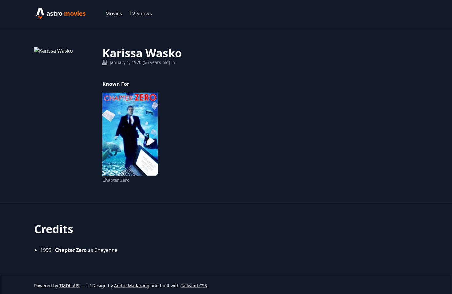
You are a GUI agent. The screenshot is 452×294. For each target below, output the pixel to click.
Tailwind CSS (194, 285)
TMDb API (69, 285)
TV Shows (140, 13)
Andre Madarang (131, 285)
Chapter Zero (115, 180)
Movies (113, 13)
